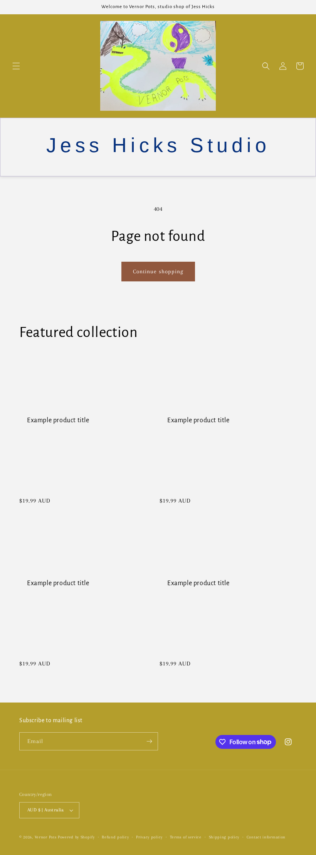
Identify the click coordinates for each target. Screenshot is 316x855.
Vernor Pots (46, 837)
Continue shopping (158, 271)
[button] (16, 66)
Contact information (266, 837)
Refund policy (115, 837)
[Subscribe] (149, 741)
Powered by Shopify (76, 837)
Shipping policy (224, 837)
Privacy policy (149, 837)
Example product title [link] (58, 420)
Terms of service (186, 837)
